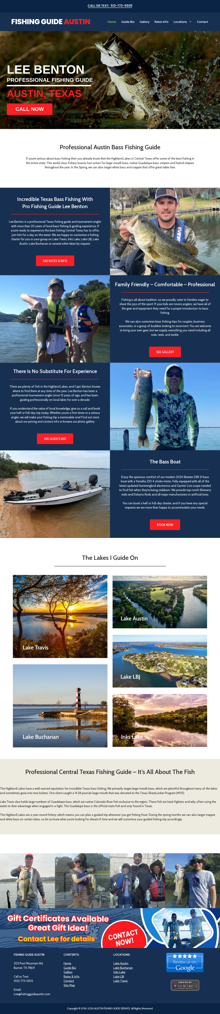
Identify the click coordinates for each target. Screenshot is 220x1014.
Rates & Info (71, 976)
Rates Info (161, 22)
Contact (202, 22)
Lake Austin (120, 963)
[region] (110, 80)
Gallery (144, 22)
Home (112, 22)
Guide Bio (128, 22)
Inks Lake (119, 972)
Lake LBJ (118, 976)
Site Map (69, 985)
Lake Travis (120, 981)
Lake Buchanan (123, 968)
